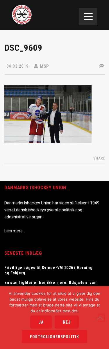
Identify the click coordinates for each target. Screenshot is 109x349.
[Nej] (101, 318)
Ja (41, 322)
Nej (67, 322)
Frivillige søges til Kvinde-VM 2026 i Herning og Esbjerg (48, 270)
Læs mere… (14, 231)
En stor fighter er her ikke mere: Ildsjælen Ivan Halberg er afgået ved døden (50, 285)
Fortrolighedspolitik (54, 336)
